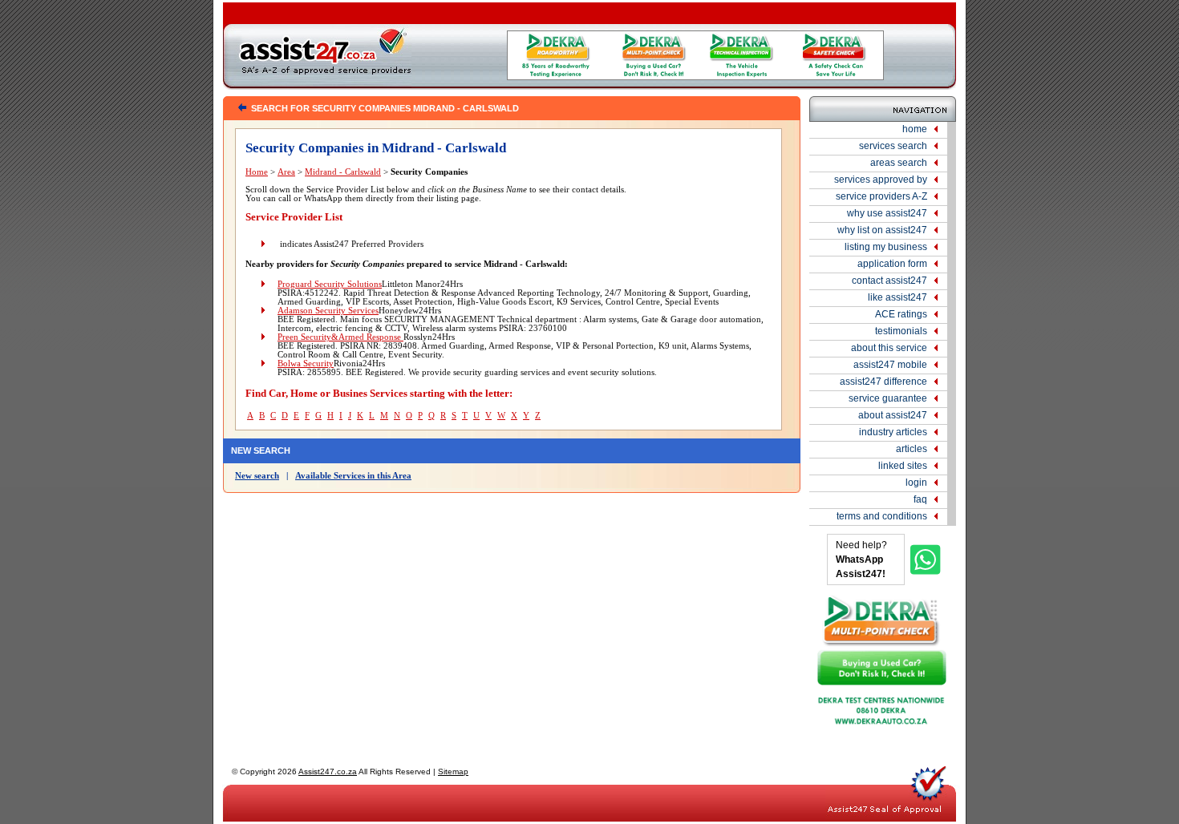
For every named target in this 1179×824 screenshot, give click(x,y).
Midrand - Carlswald (343, 172)
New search (257, 475)
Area (286, 172)
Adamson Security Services (328, 310)
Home (256, 172)
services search (893, 145)
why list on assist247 (882, 230)
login (916, 482)
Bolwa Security (306, 363)
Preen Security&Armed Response (340, 337)
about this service (889, 347)
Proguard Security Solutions (330, 284)
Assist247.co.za (327, 771)
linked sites (902, 465)
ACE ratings (901, 314)
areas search (898, 162)
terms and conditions (882, 516)
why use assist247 (887, 213)
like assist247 (897, 297)
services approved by (880, 179)
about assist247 (892, 415)
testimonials (901, 331)
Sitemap (453, 771)
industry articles (893, 432)
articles (911, 448)
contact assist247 (889, 280)
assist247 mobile (890, 364)
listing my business (886, 246)
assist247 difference (883, 381)
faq (920, 499)
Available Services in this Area (353, 475)
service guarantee (888, 398)
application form (892, 263)
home (914, 129)
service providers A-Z (881, 196)
